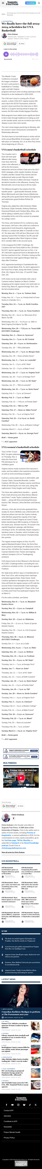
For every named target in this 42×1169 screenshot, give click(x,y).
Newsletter (8, 1127)
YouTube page (10, 840)
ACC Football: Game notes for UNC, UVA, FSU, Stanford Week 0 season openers (15, 1085)
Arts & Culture (8, 1009)
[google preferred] (10, 43)
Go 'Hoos (6, 1021)
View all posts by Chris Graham (13, 852)
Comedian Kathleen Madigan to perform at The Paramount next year (21, 1013)
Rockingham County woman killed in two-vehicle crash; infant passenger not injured (16, 1049)
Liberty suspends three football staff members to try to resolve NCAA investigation (15, 1037)
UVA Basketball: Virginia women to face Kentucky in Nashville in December (30, 915)
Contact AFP (8, 1110)
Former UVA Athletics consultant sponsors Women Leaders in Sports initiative (15, 1026)
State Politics (7, 1057)
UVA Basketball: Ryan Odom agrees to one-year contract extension (11, 899)
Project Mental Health (12, 1132)
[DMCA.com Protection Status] (21, 1163)
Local (5, 1045)
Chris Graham (9, 876)
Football (6, 1033)
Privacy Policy (9, 1138)
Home (3, 14)
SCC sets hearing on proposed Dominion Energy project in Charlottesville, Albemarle (13, 1073)
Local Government (9, 1068)
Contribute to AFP (10, 1121)
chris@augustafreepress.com (14, 848)
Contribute (30, 3)
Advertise (7, 1116)
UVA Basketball (8, 21)
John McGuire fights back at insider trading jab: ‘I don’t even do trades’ (15, 1060)
